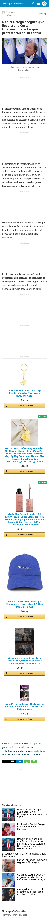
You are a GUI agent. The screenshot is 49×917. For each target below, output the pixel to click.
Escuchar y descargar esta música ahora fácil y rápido (24, 855)
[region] (24, 93)
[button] (5, 761)
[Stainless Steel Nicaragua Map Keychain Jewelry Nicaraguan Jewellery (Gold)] (24, 374)
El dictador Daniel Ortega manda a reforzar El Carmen (31, 826)
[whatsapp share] (27, 762)
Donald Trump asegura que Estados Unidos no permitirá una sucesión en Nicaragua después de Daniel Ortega (31, 843)
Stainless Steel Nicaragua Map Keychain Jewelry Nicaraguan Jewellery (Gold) (25, 393)
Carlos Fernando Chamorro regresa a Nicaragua (32, 861)
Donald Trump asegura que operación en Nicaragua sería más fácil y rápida (32, 813)
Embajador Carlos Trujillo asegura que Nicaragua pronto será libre (31, 892)
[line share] (34, 762)
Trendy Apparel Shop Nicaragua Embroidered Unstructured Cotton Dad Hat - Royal (24, 604)
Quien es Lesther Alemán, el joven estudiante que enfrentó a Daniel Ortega (31, 877)
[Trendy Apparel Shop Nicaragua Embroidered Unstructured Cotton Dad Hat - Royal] (24, 572)
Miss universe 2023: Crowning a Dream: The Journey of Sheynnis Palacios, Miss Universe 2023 (24, 661)
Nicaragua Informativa (13, 3)
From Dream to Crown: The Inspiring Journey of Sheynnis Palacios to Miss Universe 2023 (24, 706)
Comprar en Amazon (26, 405)
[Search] (32, 3)
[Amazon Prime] (29, 529)
